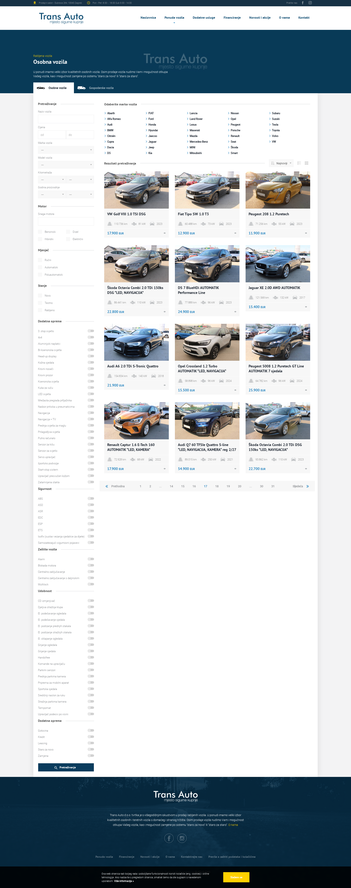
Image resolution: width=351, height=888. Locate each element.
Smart (234, 153)
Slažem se (236, 877)
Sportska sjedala (47, 689)
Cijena (41, 127)
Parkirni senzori (46, 670)
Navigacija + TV (47, 419)
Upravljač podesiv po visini (53, 714)
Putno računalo (46, 438)
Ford (151, 119)
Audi (109, 124)
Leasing (42, 743)
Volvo (275, 136)
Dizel (75, 232)
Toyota (276, 130)
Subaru (276, 113)
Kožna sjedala (46, 362)
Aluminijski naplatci (49, 343)
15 (182, 486)
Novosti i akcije (260, 17)
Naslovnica (148, 17)
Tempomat (44, 708)
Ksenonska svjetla (48, 381)
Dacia (110, 147)
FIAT (151, 113)
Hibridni (49, 239)
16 (194, 486)
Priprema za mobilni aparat (53, 682)
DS (109, 153)
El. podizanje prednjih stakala (54, 626)
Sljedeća (298, 486)
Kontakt (304, 17)
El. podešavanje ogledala (52, 613)
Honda (152, 124)
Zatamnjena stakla (49, 482)
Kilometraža (45, 172)
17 (205, 486)
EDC (40, 517)
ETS (40, 530)
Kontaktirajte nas (191, 857)
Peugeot (235, 124)
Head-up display (47, 356)
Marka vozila (45, 143)
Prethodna (118, 486)
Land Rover (196, 119)
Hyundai (153, 130)
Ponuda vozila (174, 17)
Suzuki (276, 119)
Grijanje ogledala (47, 645)
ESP (40, 524)
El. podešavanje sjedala (51, 620)
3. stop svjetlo (46, 331)
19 (228, 486)
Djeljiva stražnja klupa (50, 607)
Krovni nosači (45, 369)
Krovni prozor (45, 375)
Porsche (235, 130)
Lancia (193, 113)
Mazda (193, 136)
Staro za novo (45, 749)
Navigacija (44, 413)
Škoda (234, 147)
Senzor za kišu (46, 444)
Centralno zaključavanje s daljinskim (58, 578)
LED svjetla (44, 394)
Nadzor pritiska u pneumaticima (56, 406)
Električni (78, 239)
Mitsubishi (196, 153)
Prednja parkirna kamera (52, 676)
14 (171, 486)
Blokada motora (47, 565)
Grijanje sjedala (47, 651)
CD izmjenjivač (46, 601)
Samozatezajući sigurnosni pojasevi (58, 543)
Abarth (111, 113)
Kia (150, 153)
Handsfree (44, 657)
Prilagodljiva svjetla (49, 432)
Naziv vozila (44, 111)
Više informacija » (124, 881)
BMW (110, 130)
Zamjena (43, 756)
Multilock (43, 584)
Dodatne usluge (204, 17)
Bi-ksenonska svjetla (50, 350)
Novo (48, 295)
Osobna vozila (57, 88)
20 (239, 486)
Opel (233, 119)
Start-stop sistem (48, 469)
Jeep (151, 147)
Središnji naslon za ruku (51, 695)
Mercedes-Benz (199, 141)
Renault (235, 136)
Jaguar (152, 141)
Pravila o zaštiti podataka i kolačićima (232, 857)
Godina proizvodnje (49, 187)
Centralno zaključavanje (51, 572)
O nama (284, 17)
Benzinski (50, 232)
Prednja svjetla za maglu (52, 425)
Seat (233, 141)
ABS (40, 498)
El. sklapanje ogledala (50, 638)
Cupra (110, 141)
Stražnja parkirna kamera (52, 701)
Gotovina (43, 730)
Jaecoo (152, 136)
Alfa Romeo (114, 119)
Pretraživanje (68, 767)
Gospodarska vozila (101, 88)
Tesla (275, 124)
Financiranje (232, 17)
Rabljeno (50, 310)
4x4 (40, 337)
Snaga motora (46, 214)
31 (273, 486)
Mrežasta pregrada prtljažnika (55, 400)
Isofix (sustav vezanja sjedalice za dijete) (61, 536)
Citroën (111, 136)
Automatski (51, 267)
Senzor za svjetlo (47, 451)
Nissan (235, 113)
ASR (40, 511)
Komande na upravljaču (51, 664)
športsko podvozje (48, 463)
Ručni (48, 260)
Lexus (193, 124)
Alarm (41, 559)
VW (274, 141)
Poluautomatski (54, 274)
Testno (49, 303)
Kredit (41, 737)
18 (217, 486)
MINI (192, 147)
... (160, 486)
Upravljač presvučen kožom (54, 476)
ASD (40, 505)
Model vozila (45, 157)
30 (261, 486)
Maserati (195, 130)
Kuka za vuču (45, 388)
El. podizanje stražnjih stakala (55, 632)
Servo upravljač (46, 457)
